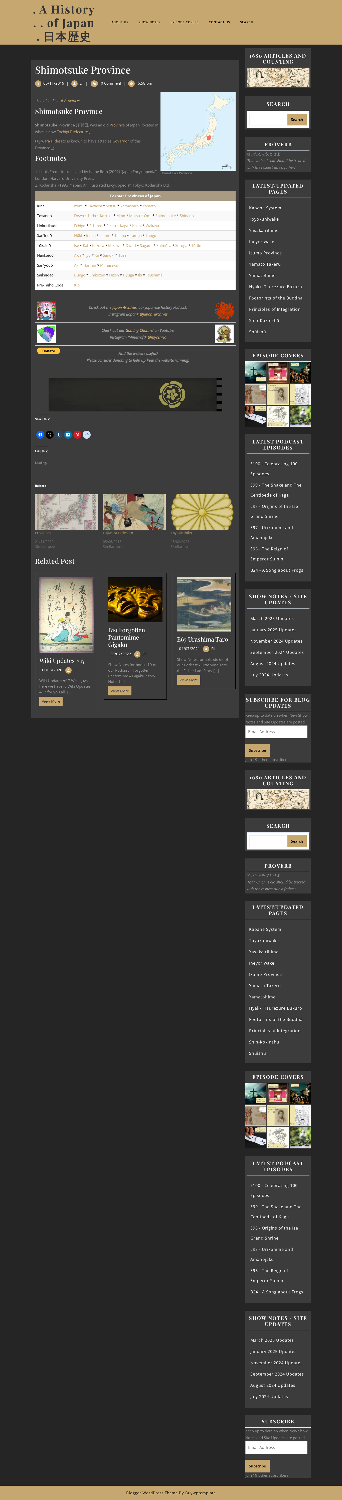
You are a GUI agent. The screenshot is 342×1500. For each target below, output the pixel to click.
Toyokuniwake (264, 219)
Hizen (114, 274)
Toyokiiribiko (181, 532)
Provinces (43, 532)
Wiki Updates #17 (62, 660)
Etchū (111, 225)
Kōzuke (106, 215)
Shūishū (257, 332)
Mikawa (114, 245)
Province (117, 124)
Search (246, 22)
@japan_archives (153, 314)
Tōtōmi (197, 245)
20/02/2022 (120, 653)
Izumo (105, 235)
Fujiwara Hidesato (50, 140)
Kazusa (98, 245)
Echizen (95, 225)
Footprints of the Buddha (276, 298)
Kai (85, 245)
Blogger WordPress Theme (152, 1492)
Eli (82, 83)
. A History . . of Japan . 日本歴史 (64, 22)
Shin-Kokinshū (264, 320)
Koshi (137, 225)
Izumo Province (265, 253)
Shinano (187, 215)
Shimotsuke (165, 215)
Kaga (124, 225)
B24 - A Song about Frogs (276, 570)
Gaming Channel (139, 330)
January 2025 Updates (273, 630)
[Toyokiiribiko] (202, 512)
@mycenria (157, 337)
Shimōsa (163, 245)
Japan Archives (124, 307)
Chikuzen (97, 274)
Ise (76, 245)
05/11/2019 (53, 83)
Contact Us (219, 22)
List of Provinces (67, 100)
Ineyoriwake (261, 241)
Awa (77, 255)
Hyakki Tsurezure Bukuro (275, 286)
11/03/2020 (51, 669)
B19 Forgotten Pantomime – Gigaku (126, 637)
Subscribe (257, 750)
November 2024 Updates (276, 641)
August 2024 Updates (272, 663)
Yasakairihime (264, 230)
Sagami (146, 245)
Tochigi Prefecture (72, 131)
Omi (147, 215)
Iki (140, 274)
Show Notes (149, 22)
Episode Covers (184, 22)
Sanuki (108, 255)
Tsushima (154, 274)
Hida (92, 215)
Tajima (120, 235)
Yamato (149, 205)
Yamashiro (129, 205)
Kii (97, 255)
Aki (76, 265)
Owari (130, 245)
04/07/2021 (189, 648)
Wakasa (152, 225)
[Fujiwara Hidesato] (134, 512)
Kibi (77, 284)
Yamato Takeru (265, 264)
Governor (120, 140)
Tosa (122, 255)
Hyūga (128, 274)
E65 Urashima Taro (202, 639)
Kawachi (95, 205)
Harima (89, 265)
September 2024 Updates (277, 652)
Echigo (79, 225)
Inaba (91, 235)
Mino (120, 215)
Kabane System (265, 208)
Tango (151, 235)
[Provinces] (66, 512)
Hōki (78, 235)
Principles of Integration (275, 309)
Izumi (79, 205)
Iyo (88, 255)
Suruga (181, 245)
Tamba (136, 235)
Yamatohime (262, 275)
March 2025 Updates (272, 618)
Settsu (111, 205)
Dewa (79, 215)
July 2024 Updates (269, 675)
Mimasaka (109, 265)
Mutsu (134, 215)
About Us (119, 22)
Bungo (79, 274)
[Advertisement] (135, 755)
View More (49, 700)
